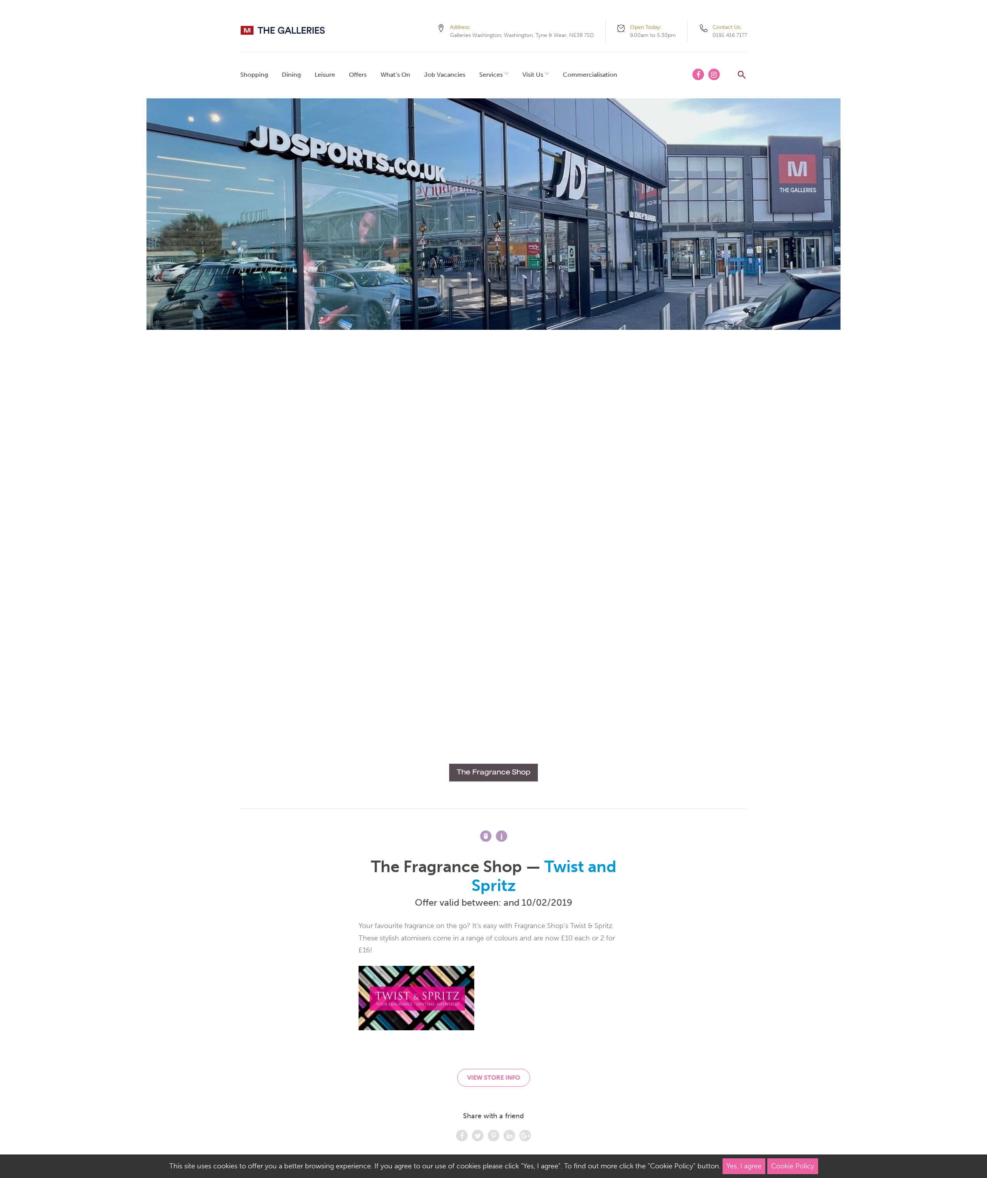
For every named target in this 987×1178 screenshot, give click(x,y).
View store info (493, 1077)
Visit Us (532, 74)
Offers (358, 74)
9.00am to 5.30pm (653, 35)
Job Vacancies (444, 74)
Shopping (254, 74)
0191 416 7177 (729, 35)
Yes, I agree (743, 1166)
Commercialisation (590, 74)
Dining (291, 74)
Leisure (325, 74)
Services (491, 74)
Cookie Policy (792, 1166)
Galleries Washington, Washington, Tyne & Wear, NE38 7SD (522, 35)
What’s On (395, 74)
